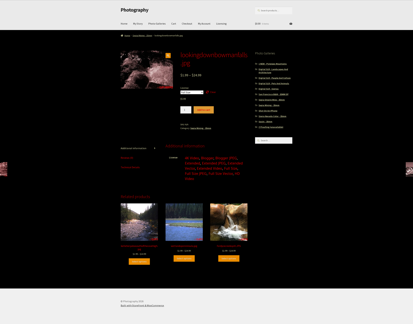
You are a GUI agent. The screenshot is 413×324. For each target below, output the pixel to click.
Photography (134, 10)
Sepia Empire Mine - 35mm (272, 99)
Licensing (221, 23)
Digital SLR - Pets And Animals (274, 83)
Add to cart (203, 109)
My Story (138, 23)
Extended (192, 163)
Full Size (230, 168)
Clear (213, 92)
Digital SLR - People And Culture (275, 78)
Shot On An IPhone (268, 110)
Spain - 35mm (265, 121)
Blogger (207, 158)
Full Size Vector (221, 173)
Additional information (133, 148)
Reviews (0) (127, 157)
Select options (139, 261)
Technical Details (130, 167)
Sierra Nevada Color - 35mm (272, 116)
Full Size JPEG (196, 173)
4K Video (192, 158)
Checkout (187, 23)
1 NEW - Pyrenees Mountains (273, 63)
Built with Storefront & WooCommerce (142, 305)
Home (124, 23)
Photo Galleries (157, 23)
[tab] (139, 148)
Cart (173, 23)
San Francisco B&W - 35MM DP (273, 94)
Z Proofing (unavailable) (271, 127)
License (184, 87)
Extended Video (209, 168)
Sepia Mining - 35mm (142, 35)
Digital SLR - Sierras (269, 88)
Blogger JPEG (226, 158)
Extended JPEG (214, 163)
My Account (204, 23)
